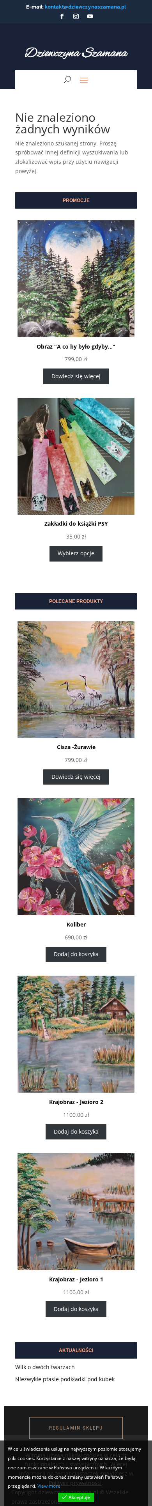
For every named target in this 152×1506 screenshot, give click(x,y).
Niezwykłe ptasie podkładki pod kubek (65, 1379)
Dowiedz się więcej (76, 376)
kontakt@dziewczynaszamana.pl (85, 7)
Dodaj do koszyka (76, 954)
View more (48, 1486)
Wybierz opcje (76, 553)
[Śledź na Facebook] (62, 16)
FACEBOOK (26, 1397)
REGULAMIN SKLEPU (76, 1428)
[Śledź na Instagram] (76, 16)
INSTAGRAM (70, 1397)
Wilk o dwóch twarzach (45, 1367)
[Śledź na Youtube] (90, 16)
